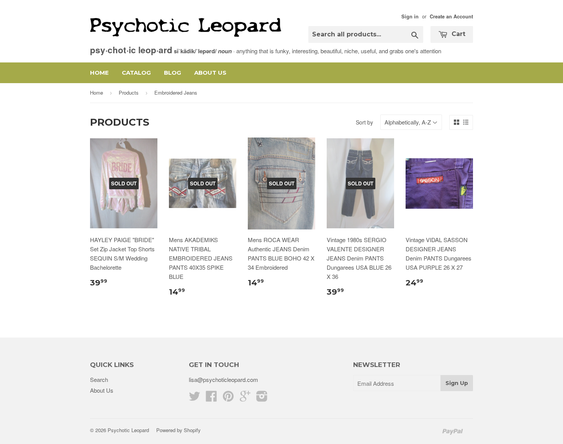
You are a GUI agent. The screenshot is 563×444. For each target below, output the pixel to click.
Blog (172, 72)
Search (99, 379)
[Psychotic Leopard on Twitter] (194, 398)
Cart (457, 34)
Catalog (136, 72)
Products (129, 92)
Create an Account (451, 16)
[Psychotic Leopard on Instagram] (262, 398)
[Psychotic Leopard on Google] (245, 398)
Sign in (410, 16)
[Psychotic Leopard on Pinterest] (228, 398)
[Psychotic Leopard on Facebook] (211, 398)
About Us (210, 72)
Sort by (364, 122)
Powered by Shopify (178, 430)
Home (99, 72)
